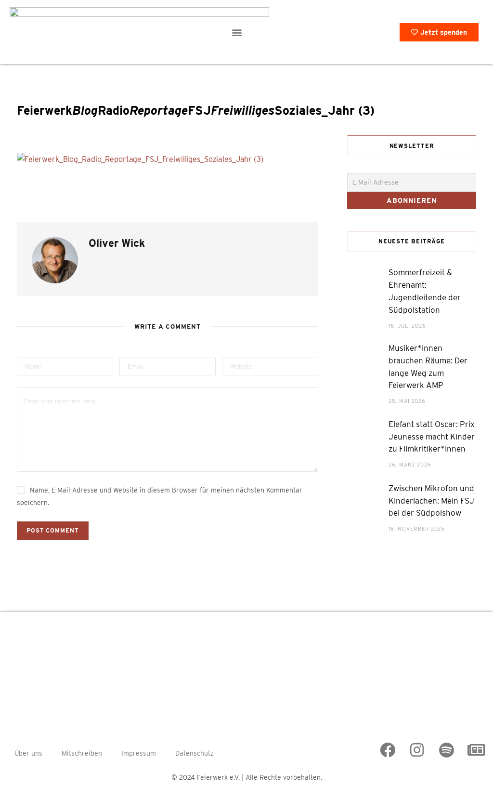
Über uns (28, 753)
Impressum (138, 753)
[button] (237, 32)
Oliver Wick (117, 243)
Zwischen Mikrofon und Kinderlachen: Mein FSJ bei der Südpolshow (431, 500)
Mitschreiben (82, 753)
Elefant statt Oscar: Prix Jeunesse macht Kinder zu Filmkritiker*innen (432, 436)
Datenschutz (194, 753)
